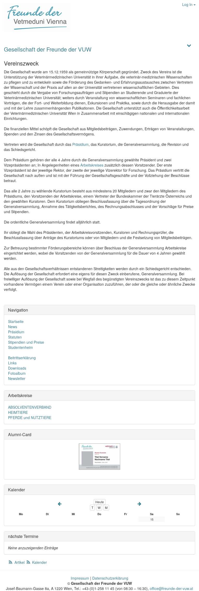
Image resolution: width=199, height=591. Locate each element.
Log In (188, 4)
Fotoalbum (17, 373)
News (12, 326)
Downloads (17, 368)
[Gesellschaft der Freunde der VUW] (35, 17)
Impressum (80, 578)
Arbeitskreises (91, 165)
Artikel (19, 562)
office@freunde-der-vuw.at (171, 588)
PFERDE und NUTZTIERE (29, 417)
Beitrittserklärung (22, 357)
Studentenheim (20, 347)
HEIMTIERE (18, 412)
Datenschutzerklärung (110, 578)
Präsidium (80, 144)
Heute (99, 502)
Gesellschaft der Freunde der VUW (47, 49)
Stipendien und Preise (26, 342)
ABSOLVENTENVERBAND (29, 407)
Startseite (16, 321)
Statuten (15, 337)
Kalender (39, 562)
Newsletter (16, 378)
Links (12, 362)
